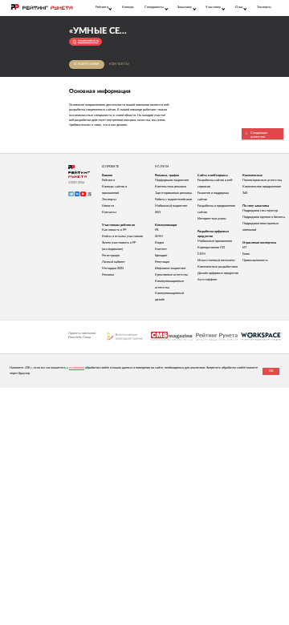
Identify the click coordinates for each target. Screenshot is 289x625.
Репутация (162, 262)
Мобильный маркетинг (171, 206)
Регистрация (111, 255)
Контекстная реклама (170, 186)
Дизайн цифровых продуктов (217, 273)
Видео (159, 242)
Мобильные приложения (214, 241)
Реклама (108, 274)
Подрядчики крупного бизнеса (263, 217)
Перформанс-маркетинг (172, 180)
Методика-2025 (113, 268)
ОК (271, 371)
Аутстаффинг (207, 279)
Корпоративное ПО (211, 247)
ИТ (244, 247)
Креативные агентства (171, 274)
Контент (161, 249)
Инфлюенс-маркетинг (170, 268)
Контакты (119, 64)
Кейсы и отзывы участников (122, 236)
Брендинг (161, 255)
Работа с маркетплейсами (173, 199)
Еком (246, 254)
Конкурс (128, 7)
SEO (158, 212)
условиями (76, 367)
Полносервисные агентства (262, 180)
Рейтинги (108, 180)
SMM (159, 236)
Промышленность (255, 260)
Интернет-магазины (211, 218)
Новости (108, 206)
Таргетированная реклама (173, 193)
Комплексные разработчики (217, 266)
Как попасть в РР (114, 230)
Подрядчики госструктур (260, 210)
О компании (87, 64)
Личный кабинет (113, 262)
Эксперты (264, 7)
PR (157, 230)
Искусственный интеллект (216, 260)
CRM (201, 254)
